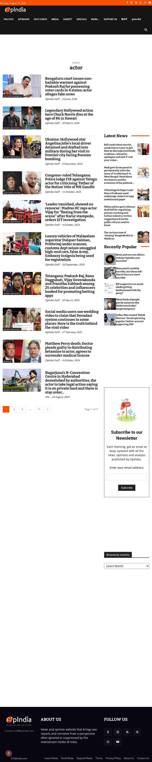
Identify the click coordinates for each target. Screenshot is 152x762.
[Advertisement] (126, 524)
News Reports (12, 128)
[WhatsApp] (145, 3)
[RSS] (136, 3)
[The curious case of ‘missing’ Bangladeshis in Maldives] (143, 237)
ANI (47, 397)
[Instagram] (131, 3)
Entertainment (13, 96)
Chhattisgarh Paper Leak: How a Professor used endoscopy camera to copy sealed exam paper (119, 195)
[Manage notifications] (9, 753)
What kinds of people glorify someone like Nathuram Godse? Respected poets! (128, 304)
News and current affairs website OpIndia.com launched (130, 257)
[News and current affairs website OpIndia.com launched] (110, 259)
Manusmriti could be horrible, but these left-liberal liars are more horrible (129, 273)
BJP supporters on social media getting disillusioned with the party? (129, 289)
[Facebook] (127, 3)
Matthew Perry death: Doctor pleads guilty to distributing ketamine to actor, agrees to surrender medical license (69, 349)
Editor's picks (12, 192)
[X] (141, 3)
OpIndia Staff (52, 99)
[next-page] (47, 409)
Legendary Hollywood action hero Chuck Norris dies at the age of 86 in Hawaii (69, 114)
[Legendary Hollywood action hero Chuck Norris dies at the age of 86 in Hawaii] (22, 117)
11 (39, 409)
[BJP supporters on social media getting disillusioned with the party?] (110, 288)
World (7, 361)
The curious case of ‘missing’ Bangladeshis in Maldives (118, 235)
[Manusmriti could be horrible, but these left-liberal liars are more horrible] (110, 273)
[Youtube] (149, 3)
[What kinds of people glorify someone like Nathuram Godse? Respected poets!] (110, 304)
